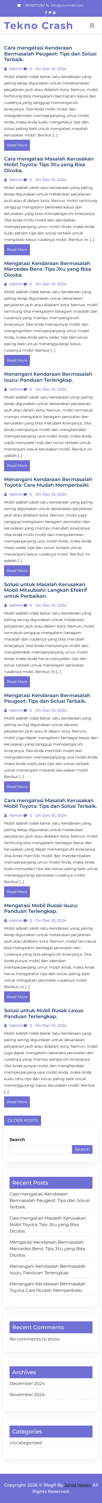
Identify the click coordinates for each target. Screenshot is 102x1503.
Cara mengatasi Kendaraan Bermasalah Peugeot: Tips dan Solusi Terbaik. (49, 1200)
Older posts (23, 1120)
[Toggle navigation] (92, 25)
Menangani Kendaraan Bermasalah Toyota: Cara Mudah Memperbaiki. (48, 1287)
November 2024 (27, 1394)
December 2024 (27, 1383)
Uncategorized (26, 1442)
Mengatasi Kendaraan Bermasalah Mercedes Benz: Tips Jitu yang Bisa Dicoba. (47, 1249)
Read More (17, 145)
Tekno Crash (38, 25)
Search (17, 1139)
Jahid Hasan (77, 1485)
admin (15, 68)
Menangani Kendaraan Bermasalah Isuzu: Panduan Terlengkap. (48, 1269)
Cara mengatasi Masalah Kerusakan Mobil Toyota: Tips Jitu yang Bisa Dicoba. (48, 1225)
